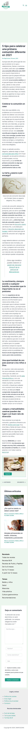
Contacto (7, 703)
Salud (4, 585)
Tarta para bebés (9, 715)
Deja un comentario (9, 513)
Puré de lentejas (9, 713)
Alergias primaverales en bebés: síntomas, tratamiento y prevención (13, 535)
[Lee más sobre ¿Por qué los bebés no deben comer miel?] (14, 500)
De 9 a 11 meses (8, 570)
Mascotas (5, 588)
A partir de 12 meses (9, 573)
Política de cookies (10, 696)
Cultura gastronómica (10, 595)
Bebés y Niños (19, 513)
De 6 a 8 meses (8, 567)
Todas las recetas (8, 557)
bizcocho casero (20, 224)
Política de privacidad (11, 701)
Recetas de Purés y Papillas (12, 564)
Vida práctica (7, 591)
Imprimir (7, 474)
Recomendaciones (9, 598)
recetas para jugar (14, 425)
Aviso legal (7, 699)
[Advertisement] (14, 26)
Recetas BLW (7, 560)
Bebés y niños (7, 582)
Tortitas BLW (8, 718)
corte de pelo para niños (10, 154)
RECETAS (5, 452)
